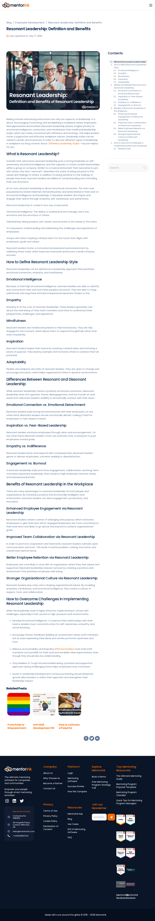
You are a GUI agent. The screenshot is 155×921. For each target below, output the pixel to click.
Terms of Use (50, 810)
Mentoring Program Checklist (126, 794)
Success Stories (76, 786)
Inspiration (123, 79)
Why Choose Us (51, 778)
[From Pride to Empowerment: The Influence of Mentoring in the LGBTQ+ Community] (18, 707)
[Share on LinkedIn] (97, 738)
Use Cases (73, 824)
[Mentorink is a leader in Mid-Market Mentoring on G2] (130, 822)
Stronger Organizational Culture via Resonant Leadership (129, 137)
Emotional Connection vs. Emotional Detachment (130, 92)
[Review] (130, 872)
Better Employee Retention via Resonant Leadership (131, 130)
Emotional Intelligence (128, 70)
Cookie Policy (50, 821)
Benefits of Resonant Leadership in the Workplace (130, 109)
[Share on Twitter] (91, 738)
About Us (48, 773)
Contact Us (49, 788)
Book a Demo (99, 776)
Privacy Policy (50, 815)
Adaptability (123, 82)
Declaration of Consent (50, 828)
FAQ (70, 837)
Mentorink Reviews (122, 896)
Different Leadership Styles (64, 143)
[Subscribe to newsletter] (111, 817)
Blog (70, 818)
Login (70, 773)
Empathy (122, 73)
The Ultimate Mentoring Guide (128, 777)
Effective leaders (64, 649)
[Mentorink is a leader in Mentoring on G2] (120, 822)
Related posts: (124, 148)
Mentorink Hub (75, 813)
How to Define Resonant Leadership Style (130, 66)
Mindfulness (123, 76)
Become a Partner (53, 783)
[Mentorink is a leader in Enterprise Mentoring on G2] (120, 839)
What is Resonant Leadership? (130, 62)
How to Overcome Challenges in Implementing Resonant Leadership (130, 144)
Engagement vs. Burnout (129, 105)
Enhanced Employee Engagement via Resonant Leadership (130, 117)
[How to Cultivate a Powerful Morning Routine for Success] (70, 707)
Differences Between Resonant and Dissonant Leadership (130, 86)
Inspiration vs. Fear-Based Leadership (130, 98)
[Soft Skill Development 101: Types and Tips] (44, 707)
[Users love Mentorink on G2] (120, 872)
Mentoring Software (73, 780)
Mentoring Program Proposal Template (126, 786)
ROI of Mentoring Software (76, 831)
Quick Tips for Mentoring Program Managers (129, 802)
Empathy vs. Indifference (129, 102)
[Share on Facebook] (86, 738)
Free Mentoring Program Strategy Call (101, 784)
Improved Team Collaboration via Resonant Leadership (132, 124)
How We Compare (77, 791)
